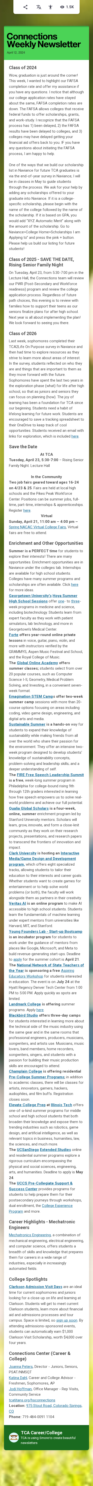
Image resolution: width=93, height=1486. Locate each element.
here (27, 510)
